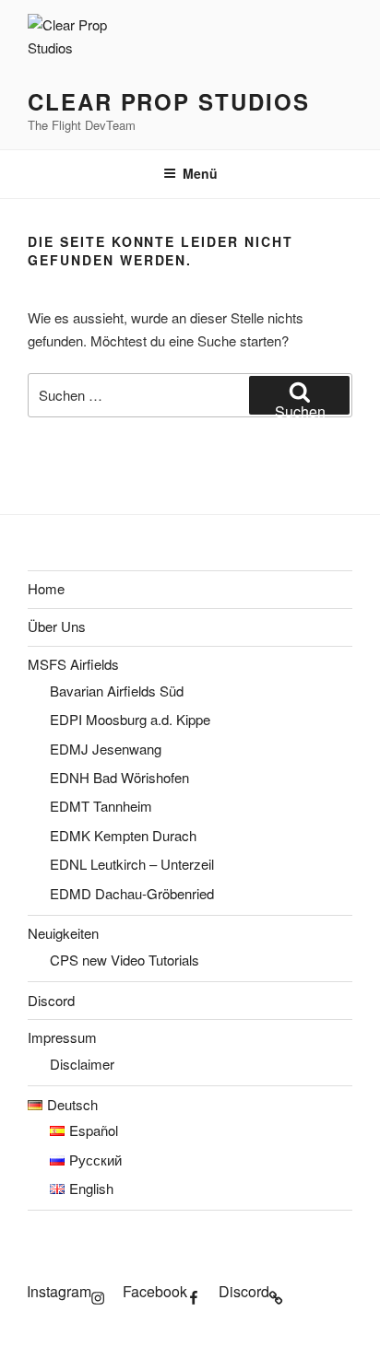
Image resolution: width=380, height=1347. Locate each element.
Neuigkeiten (63, 933)
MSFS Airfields (73, 664)
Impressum (62, 1037)
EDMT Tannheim (101, 805)
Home (46, 588)
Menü (200, 173)
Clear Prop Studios (169, 101)
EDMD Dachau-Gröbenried (132, 893)
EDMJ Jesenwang (105, 748)
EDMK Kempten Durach (123, 835)
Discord (51, 1000)
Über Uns (57, 626)
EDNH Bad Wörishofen (119, 777)
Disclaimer (82, 1063)
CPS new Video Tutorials (124, 959)
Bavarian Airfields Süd (117, 690)
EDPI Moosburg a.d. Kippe (130, 719)
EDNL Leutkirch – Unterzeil (132, 863)
